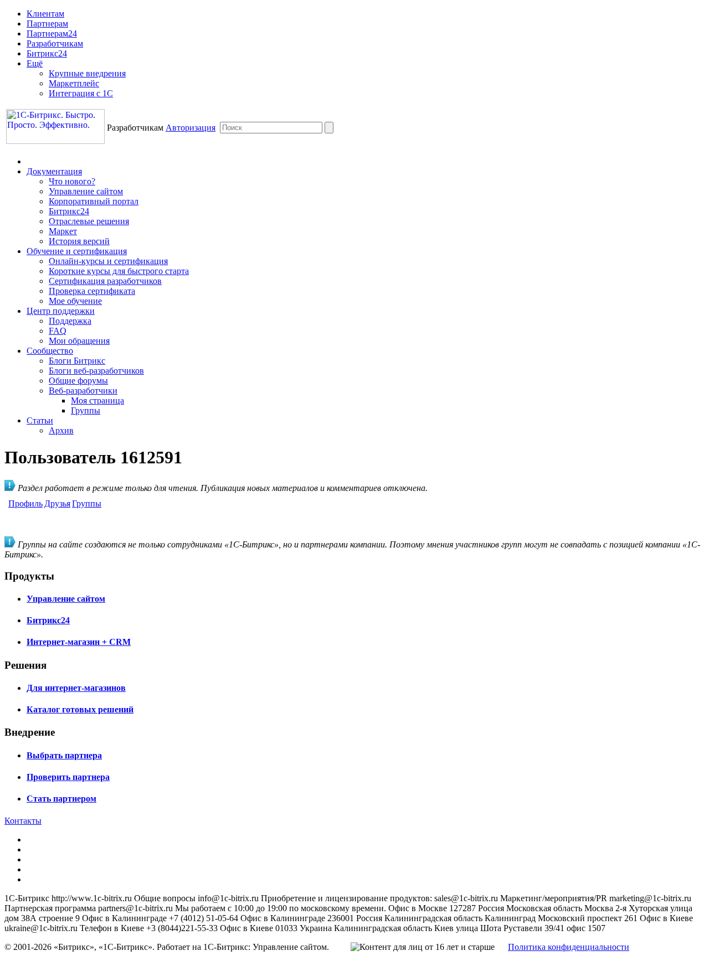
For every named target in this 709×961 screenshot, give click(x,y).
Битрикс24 (47, 53)
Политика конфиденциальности (568, 947)
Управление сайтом (86, 191)
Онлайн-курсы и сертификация (108, 261)
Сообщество (50, 350)
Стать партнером (61, 798)
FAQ (57, 330)
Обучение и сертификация (77, 251)
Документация (54, 171)
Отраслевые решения (89, 221)
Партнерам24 (52, 33)
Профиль (25, 503)
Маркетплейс (74, 83)
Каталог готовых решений (80, 709)
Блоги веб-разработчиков (96, 370)
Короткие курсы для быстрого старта (119, 271)
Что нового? (72, 181)
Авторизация (190, 127)
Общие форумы (78, 380)
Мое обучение (75, 301)
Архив (61, 430)
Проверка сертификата (92, 291)
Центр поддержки (61, 311)
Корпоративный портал (93, 201)
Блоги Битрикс (77, 360)
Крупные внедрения (87, 73)
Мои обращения (79, 340)
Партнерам (47, 23)
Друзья (57, 503)
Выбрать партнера (64, 755)
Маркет (63, 231)
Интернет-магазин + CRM (79, 642)
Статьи (40, 420)
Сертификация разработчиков (105, 281)
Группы (85, 410)
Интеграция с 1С (81, 93)
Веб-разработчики (83, 390)
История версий (79, 241)
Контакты (23, 820)
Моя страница (97, 400)
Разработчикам (55, 43)
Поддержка (70, 321)
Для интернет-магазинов (76, 688)
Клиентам (45, 13)
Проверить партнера (68, 777)
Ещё (35, 63)
